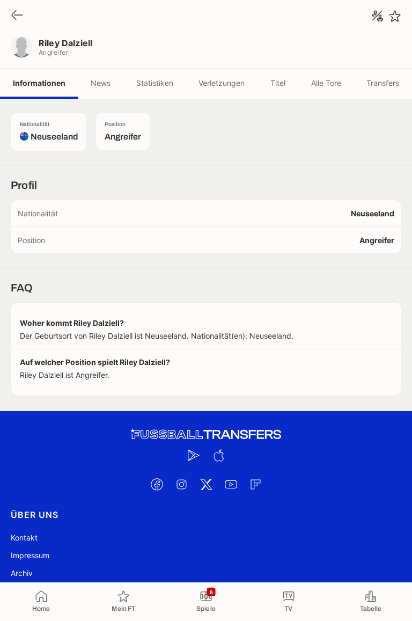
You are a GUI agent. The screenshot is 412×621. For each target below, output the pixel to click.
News (101, 82)
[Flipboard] (255, 484)
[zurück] (17, 16)
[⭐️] (394, 16)
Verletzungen (221, 82)
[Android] (194, 455)
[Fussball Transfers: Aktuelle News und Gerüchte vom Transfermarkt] (206, 434)
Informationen (39, 82)
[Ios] (218, 455)
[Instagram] (181, 484)
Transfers (382, 82)
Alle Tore (326, 82)
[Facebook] (157, 484)
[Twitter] (206, 484)
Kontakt (24, 537)
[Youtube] (231, 484)
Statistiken (154, 82)
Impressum (30, 555)
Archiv (22, 573)
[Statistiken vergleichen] (377, 16)
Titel (277, 82)
